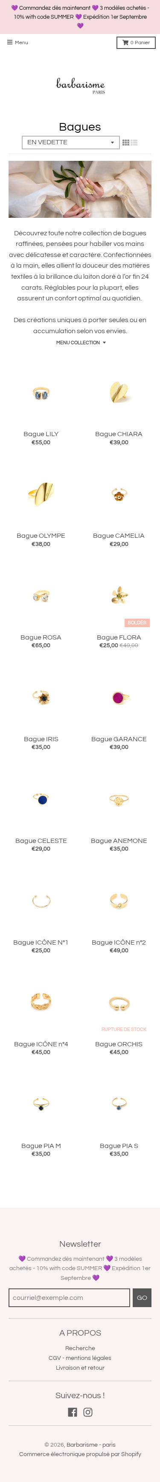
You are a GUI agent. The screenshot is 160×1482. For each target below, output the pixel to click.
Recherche (80, 1348)
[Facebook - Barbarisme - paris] (72, 1412)
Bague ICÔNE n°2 (119, 942)
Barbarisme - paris (91, 1445)
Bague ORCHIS (119, 1044)
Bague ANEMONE (119, 840)
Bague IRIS (41, 739)
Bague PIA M (41, 1145)
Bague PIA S (119, 1145)
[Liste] (134, 142)
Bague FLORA (119, 637)
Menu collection (78, 342)
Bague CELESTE (41, 840)
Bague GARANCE (119, 739)
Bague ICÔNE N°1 (41, 942)
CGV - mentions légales (80, 1358)
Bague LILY (40, 434)
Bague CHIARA (119, 434)
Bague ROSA (40, 637)
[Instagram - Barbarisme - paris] (88, 1412)
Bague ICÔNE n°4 (41, 1044)
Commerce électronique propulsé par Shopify (80, 1454)
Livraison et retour (80, 1368)
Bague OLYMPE (41, 535)
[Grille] (125, 142)
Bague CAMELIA (119, 535)
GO (142, 1297)
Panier (140, 43)
